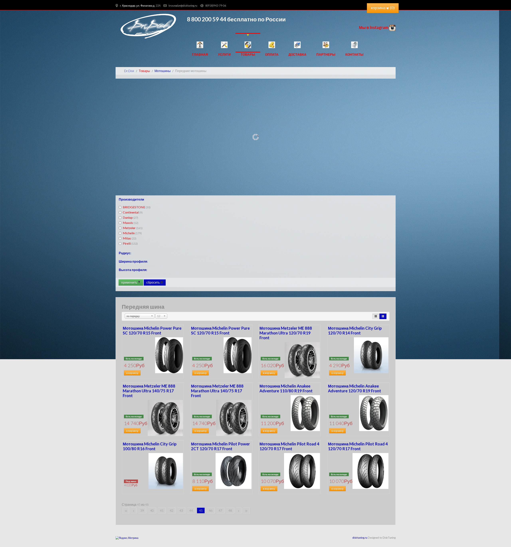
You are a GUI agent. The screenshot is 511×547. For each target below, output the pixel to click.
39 (142, 510)
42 (171, 510)
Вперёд (238, 510)
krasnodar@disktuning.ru (183, 5)
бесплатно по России (256, 19)
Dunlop (130, 217)
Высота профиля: (133, 270)
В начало (126, 510)
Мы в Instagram (374, 27)
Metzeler (133, 228)
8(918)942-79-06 (215, 5)
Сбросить (153, 282)
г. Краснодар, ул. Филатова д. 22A (140, 5)
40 (152, 510)
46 (210, 510)
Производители (131, 199)
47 (220, 510)
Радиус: (125, 253)
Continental (133, 212)
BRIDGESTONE (137, 207)
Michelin (132, 233)
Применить (129, 282)
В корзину (132, 372)
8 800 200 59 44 (206, 19)
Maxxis (130, 223)
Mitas (129, 238)
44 (191, 510)
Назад (133, 510)
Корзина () (383, 7)
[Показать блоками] (375, 316)
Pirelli (130, 243)
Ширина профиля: (133, 261)
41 (161, 510)
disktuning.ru (359, 537)
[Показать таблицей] (382, 316)
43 (181, 510)
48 (230, 510)
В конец (246, 510)
